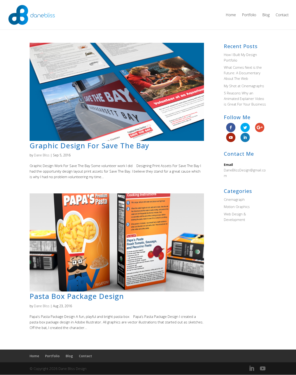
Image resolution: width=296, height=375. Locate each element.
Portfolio (249, 15)
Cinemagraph (234, 199)
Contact (282, 15)
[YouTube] (262, 369)
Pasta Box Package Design (77, 296)
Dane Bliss (41, 155)
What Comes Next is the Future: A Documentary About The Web (243, 73)
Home (231, 15)
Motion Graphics (237, 206)
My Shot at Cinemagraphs (244, 86)
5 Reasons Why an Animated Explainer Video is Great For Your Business (245, 98)
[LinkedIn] (251, 369)
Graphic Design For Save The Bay (89, 145)
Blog (266, 15)
